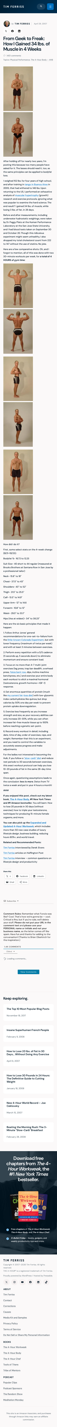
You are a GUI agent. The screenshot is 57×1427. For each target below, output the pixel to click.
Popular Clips (10, 1382)
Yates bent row (18, 672)
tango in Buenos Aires (36, 184)
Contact (7, 1300)
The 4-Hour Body (19, 799)
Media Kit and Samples (15, 1317)
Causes (7, 1311)
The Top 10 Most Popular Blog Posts (28, 1008)
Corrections (9, 1306)
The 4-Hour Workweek (14, 1347)
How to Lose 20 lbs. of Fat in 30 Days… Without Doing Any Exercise (28, 1053)
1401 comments (13, 55)
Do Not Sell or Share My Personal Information (26, 1335)
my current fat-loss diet (20, 695)
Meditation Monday (13, 1399)
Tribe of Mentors (11, 1370)
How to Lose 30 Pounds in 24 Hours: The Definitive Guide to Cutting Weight (28, 1078)
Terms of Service (12, 1329)
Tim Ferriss (9, 847)
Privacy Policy (10, 1323)
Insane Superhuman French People (28, 1030)
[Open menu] (50, 6)
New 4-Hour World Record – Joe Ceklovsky (26, 1104)
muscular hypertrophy (26, 195)
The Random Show (12, 1394)
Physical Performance (20, 59)
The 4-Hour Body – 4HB (42, 59)
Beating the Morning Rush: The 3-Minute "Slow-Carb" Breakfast (27, 1129)
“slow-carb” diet (32, 758)
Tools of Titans (10, 1364)
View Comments (28, 972)
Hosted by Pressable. (43, 1275)
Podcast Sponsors (12, 1388)
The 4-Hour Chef (12, 1358)
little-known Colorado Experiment (25, 639)
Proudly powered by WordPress (17, 1275)
